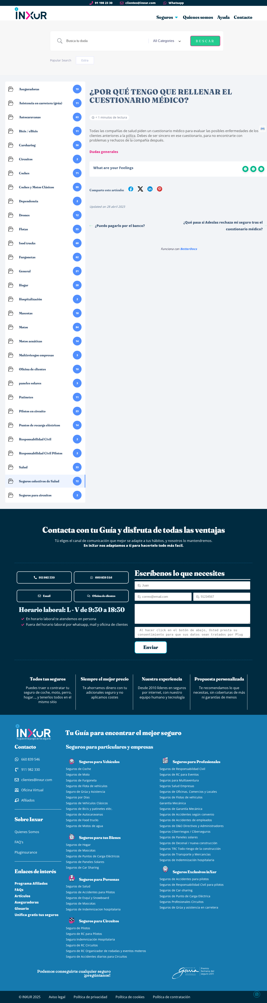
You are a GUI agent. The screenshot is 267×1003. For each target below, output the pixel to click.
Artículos (22, 896)
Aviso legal (57, 997)
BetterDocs (188, 249)
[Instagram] (256, 994)
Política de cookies (130, 997)
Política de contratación (171, 997)
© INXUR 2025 (29, 997)
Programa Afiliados (31, 883)
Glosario (22, 908)
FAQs (19, 889)
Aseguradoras (27, 902)
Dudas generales (103, 151)
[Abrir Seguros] (176, 17)
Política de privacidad (90, 997)
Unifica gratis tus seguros (36, 915)
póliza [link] (130, 135)
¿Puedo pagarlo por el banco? (120, 225)
